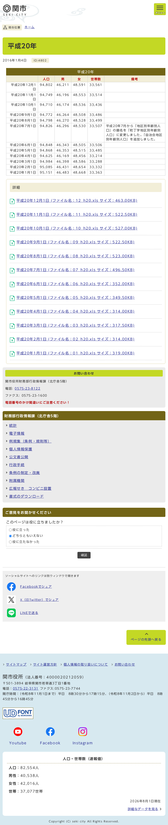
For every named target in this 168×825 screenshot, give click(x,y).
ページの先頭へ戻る (146, 639)
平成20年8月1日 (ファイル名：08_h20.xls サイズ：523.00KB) (75, 256)
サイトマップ (16, 664)
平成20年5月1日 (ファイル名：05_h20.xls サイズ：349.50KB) (75, 297)
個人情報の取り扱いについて (86, 664)
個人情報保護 (20, 449)
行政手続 (16, 465)
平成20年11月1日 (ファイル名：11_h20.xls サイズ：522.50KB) (76, 214)
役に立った (21, 529)
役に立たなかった (26, 541)
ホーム (29, 27)
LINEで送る (29, 612)
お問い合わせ (125, 664)
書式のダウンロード (26, 496)
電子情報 (16, 433)
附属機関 (16, 480)
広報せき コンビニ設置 (30, 488)
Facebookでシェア (36, 586)
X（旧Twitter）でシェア (39, 599)
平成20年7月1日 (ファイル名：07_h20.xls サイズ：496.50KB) (75, 270)
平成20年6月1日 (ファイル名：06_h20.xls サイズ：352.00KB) (75, 284)
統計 (13, 425)
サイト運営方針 (45, 664)
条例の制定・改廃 (24, 472)
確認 (84, 555)
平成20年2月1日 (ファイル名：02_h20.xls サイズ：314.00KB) (75, 339)
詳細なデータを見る (143, 809)
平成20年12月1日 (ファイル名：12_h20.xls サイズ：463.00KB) (76, 200)
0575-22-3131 (25, 688)
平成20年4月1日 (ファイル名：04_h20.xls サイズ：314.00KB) (75, 311)
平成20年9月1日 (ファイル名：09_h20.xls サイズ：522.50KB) (75, 242)
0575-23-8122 (27, 388)
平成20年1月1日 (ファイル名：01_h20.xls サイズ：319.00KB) (75, 353)
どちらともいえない (27, 535)
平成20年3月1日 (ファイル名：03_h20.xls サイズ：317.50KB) (75, 325)
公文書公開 (18, 457)
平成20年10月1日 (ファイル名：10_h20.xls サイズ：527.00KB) (76, 228)
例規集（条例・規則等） (30, 441)
